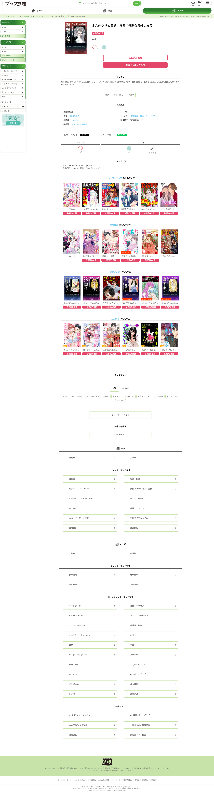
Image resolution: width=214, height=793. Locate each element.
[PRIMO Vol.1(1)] (71, 184)
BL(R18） (74, 694)
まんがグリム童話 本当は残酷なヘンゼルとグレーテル (150, 303)
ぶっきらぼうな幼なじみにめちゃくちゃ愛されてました (72, 350)
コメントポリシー (81, 780)
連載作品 (134, 694)
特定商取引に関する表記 (131, 780)
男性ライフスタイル (139, 518)
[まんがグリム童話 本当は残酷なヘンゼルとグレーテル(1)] (150, 278)
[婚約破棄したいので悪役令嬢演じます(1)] (150, 231)
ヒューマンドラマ (40, 16)
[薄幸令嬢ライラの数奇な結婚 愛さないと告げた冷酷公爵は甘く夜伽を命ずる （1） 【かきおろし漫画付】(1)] (91, 325)
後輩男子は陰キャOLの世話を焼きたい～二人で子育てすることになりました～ (129, 209)
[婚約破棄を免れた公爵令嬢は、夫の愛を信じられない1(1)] (91, 231)
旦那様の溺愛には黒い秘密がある (111, 350)
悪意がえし (130, 350)
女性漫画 (25, 16)
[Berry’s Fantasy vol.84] (169, 231)
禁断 (141, 396)
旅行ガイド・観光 (138, 735)
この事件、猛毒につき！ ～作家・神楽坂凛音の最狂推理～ (149, 350)
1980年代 (130, 396)
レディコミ (74, 674)
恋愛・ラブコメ (137, 606)
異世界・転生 (136, 625)
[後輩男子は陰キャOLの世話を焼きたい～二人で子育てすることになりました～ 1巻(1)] (129, 184)
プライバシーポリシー (65, 780)
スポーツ (134, 655)
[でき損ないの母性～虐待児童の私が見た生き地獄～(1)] (111, 278)
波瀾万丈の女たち (91, 209)
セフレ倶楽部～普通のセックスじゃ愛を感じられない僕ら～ (168, 209)
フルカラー (173, 396)
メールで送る (106, 135)
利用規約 (93, 780)
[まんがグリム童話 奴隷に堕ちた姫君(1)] (170, 278)
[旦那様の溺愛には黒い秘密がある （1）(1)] (111, 325)
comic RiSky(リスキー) (149, 209)
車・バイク (74, 508)
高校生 (121, 401)
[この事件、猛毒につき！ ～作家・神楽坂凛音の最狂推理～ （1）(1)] (149, 325)
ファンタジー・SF (77, 625)
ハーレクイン (93, 396)
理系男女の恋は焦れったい (130, 256)
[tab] (36, 11)
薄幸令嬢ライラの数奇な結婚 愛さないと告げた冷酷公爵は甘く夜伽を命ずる (91, 350)
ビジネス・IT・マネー (79, 489)
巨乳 (107, 396)
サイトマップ (115, 780)
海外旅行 (134, 528)
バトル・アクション (139, 616)
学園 (132, 645)
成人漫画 (134, 684)
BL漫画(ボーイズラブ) (140, 715)
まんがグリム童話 (79, 124)
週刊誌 (72, 479)
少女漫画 (73, 584)
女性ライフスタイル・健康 (81, 498)
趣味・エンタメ (137, 508)
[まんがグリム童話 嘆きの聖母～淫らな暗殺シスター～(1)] (130, 278)
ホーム (6, 16)
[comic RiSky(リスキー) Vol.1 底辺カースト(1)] (149, 184)
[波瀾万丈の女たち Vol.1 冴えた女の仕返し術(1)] (90, 184)
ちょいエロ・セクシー (73, 396)
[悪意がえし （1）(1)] (130, 325)
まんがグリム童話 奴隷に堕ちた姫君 (170, 303)
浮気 (151, 396)
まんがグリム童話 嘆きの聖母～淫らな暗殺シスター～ (130, 303)
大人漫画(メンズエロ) (79, 725)
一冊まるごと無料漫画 (140, 725)
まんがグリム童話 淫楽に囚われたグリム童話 (91, 303)
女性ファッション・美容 (141, 489)
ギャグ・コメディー (78, 655)
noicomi (72, 256)
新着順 (133, 553)
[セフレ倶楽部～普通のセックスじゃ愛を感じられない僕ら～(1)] (168, 184)
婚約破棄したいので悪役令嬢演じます (149, 256)
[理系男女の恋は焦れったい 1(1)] (130, 231)
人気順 (133, 458)
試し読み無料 (135, 58)
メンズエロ (74, 684)
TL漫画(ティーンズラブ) (80, 715)
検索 (136, 3)
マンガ (15, 16)
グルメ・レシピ (137, 498)
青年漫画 (134, 575)
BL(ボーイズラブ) (138, 674)
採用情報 (153, 780)
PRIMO (72, 209)
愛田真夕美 (74, 116)
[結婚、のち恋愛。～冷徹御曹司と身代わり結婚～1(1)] (110, 231)
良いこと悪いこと (169, 350)
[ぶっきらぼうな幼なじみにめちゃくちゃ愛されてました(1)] (72, 325)
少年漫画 (73, 575)
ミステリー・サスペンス (80, 635)
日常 (71, 645)
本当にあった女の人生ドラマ (110, 209)
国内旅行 (73, 528)
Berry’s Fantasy (169, 256)
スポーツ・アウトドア (79, 518)
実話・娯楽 (135, 479)
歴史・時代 (74, 665)
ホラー (133, 635)
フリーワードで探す (120, 415)
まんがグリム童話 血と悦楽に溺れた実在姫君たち (72, 303)
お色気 (117, 396)
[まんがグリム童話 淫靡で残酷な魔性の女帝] (76, 23)
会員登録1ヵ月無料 (135, 65)
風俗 (161, 396)
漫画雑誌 (73, 735)
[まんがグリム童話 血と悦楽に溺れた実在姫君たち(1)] (72, 278)
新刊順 (72, 458)
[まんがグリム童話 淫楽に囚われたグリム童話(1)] (91, 278)
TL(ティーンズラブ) (139, 665)
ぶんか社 (75, 120)
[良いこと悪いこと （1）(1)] (169, 325)
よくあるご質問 (103, 780)
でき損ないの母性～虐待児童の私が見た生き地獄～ (111, 303)
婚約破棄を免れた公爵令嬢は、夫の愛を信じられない (91, 256)
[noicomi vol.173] (71, 231)
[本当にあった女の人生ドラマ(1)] (110, 184)
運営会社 (145, 780)
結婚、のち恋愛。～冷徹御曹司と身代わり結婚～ (110, 256)
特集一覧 (120, 435)
